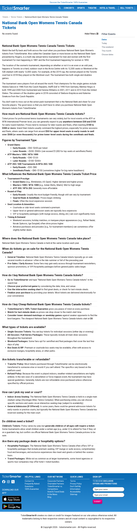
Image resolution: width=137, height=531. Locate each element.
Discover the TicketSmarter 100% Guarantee (68, 2)
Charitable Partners (55, 484)
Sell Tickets (126, 8)
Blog (49, 497)
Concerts (69, 8)
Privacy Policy (76, 484)
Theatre (92, 8)
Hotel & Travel (107, 8)
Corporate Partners (55, 481)
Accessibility (75, 492)
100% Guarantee (32, 489)
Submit (97, 502)
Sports (81, 8)
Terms (73, 481)
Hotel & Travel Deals (55, 492)
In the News (52, 494)
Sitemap (73, 494)
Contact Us (29, 481)
